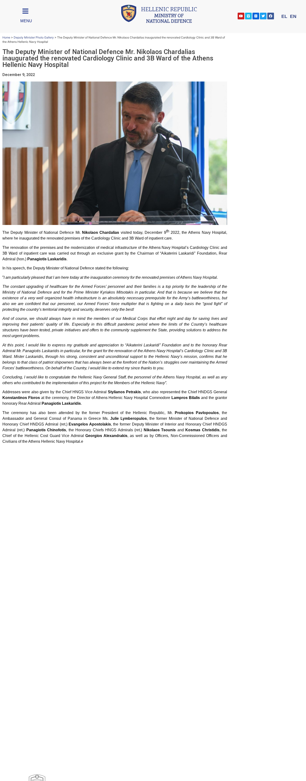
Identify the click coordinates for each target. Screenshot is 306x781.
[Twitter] (263, 16)
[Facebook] (270, 16)
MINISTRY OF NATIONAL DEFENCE (169, 16)
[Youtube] (241, 16)
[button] (74, 221)
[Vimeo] (248, 16)
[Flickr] (255, 16)
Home (6, 37)
